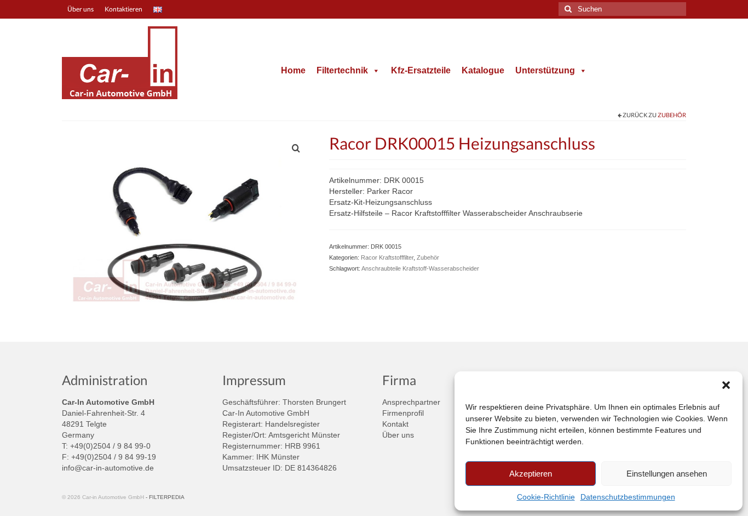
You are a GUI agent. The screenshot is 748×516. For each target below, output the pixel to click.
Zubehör (672, 114)
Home (293, 70)
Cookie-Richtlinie (546, 496)
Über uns (398, 435)
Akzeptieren (530, 473)
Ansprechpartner (411, 402)
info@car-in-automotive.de (108, 467)
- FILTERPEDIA (165, 497)
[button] (726, 385)
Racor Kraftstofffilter (387, 257)
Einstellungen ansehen (666, 473)
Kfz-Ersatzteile (421, 70)
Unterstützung (545, 70)
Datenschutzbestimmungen (627, 496)
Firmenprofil (403, 413)
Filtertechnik (342, 70)
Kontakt (395, 424)
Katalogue (483, 70)
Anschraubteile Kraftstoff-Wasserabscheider (420, 268)
